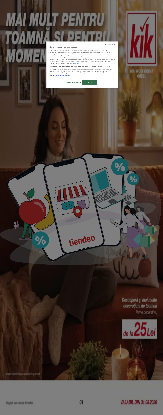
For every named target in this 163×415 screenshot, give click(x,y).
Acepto (90, 82)
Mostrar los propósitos (73, 82)
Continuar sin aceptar (110, 44)
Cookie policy (76, 63)
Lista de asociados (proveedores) (60, 75)
